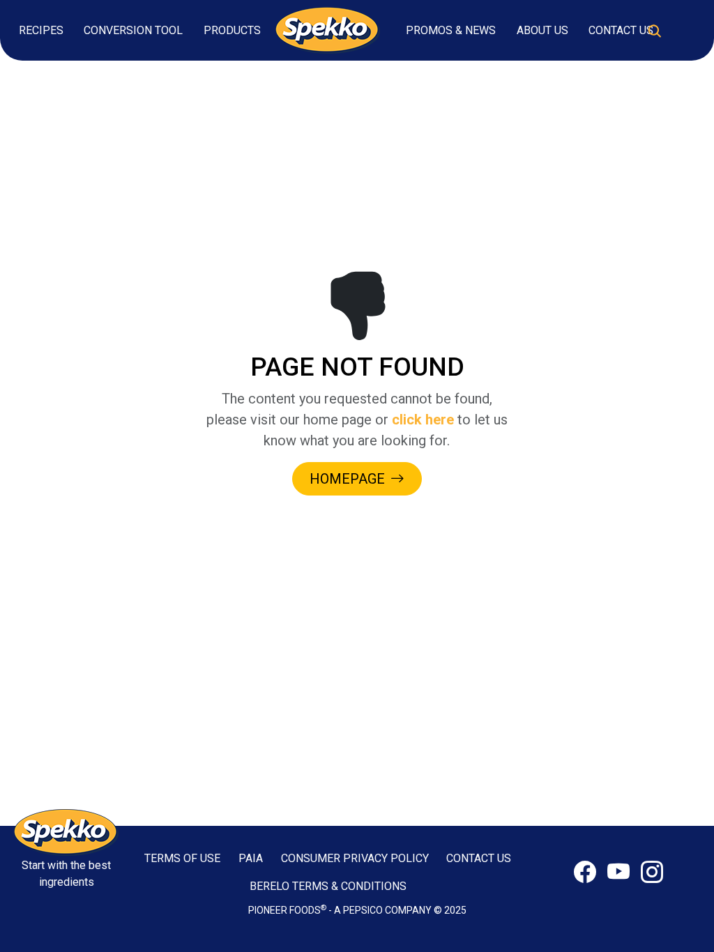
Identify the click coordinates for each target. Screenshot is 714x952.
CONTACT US (478, 858)
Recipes (41, 30)
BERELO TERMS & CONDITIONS (328, 886)
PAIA (250, 858)
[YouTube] (618, 872)
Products (232, 30)
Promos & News (451, 30)
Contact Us (620, 30)
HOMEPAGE (347, 478)
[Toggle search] (654, 30)
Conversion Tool (133, 30)
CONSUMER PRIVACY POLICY (355, 858)
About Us (542, 30)
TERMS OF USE (182, 858)
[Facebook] (585, 872)
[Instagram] (652, 872)
